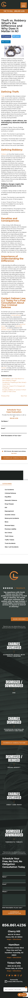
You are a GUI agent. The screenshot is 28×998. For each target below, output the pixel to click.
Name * (4, 877)
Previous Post (5, 396)
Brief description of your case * (12, 907)
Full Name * (5, 421)
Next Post (24, 396)
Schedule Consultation (14, 742)
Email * (3, 428)
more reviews (19, 619)
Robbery (3, 154)
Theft (3, 96)
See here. (14, 453)
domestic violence (6, 329)
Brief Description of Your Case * (11, 435)
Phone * (4, 891)
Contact (3, 368)
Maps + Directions (14, 939)
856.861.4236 (14, 418)
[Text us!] (22, 995)
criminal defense (16, 315)
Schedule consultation (15, 458)
